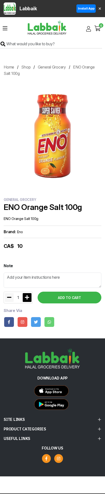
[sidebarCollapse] (5, 27)
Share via (13, 310)
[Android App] (52, 392)
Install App (86, 8)
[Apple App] (52, 405)
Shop (26, 67)
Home (9, 67)
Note (8, 265)
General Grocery (52, 67)
